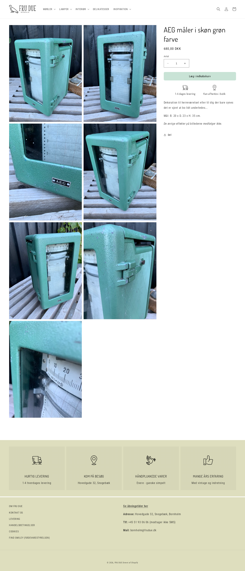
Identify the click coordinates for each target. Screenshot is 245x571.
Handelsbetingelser (22, 525)
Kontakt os (16, 512)
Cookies (14, 531)
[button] (49, 9)
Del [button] (169, 134)
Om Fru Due (16, 506)
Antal (166, 56)
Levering (14, 518)
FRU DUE (118, 563)
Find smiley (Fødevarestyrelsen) (29, 537)
